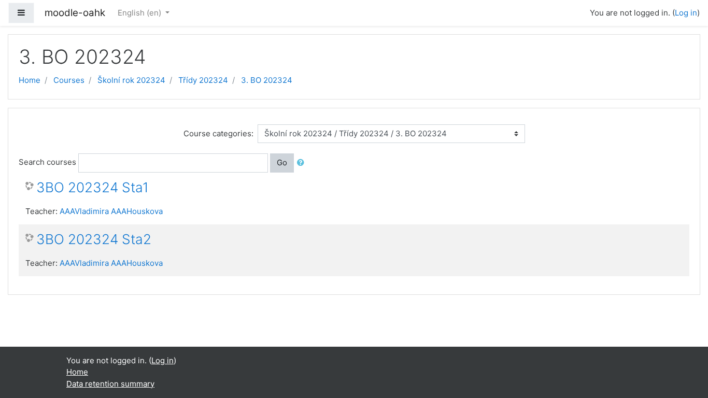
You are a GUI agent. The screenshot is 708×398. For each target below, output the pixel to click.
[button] (302, 163)
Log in (686, 13)
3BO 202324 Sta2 (93, 239)
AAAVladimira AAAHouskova (111, 211)
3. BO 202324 (266, 80)
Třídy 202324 (203, 80)
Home (29, 80)
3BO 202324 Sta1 (92, 187)
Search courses (47, 162)
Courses (68, 80)
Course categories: (218, 133)
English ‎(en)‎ (140, 13)
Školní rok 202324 (131, 80)
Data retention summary (110, 384)
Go (282, 162)
